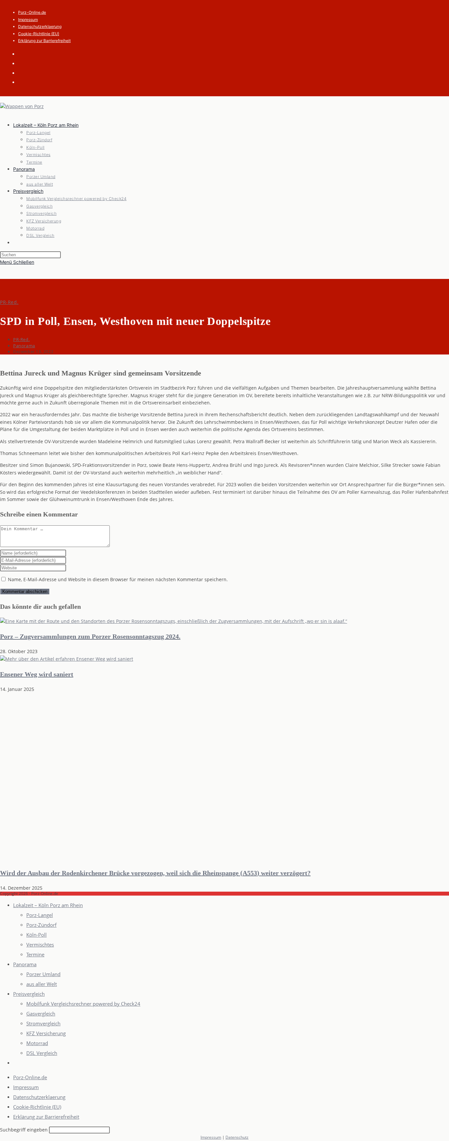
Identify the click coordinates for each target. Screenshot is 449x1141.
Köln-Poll (36, 934)
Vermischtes (40, 944)
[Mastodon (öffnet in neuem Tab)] (23, 82)
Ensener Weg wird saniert (36, 674)
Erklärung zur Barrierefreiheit (44, 40)
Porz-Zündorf (41, 925)
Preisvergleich (29, 994)
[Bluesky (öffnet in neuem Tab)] (23, 63)
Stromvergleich (43, 1023)
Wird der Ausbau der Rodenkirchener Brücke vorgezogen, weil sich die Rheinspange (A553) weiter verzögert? (155, 873)
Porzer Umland (43, 974)
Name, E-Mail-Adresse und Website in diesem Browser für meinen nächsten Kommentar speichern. (118, 579)
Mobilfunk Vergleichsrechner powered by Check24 (83, 1003)
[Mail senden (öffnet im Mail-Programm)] (23, 73)
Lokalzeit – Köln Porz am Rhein (48, 905)
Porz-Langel (39, 915)
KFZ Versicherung (46, 1033)
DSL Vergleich (41, 1053)
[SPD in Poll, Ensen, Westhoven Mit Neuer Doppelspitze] (173, 621)
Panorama (24, 346)
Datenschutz (236, 1137)
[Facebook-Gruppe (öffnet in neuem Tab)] (23, 53)
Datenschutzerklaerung (39, 26)
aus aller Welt (41, 984)
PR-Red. (9, 302)
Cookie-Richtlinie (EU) (38, 33)
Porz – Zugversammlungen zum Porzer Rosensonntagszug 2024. (90, 636)
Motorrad (37, 1043)
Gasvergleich (40, 1013)
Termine (35, 954)
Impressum (28, 19)
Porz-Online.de (32, 12)
